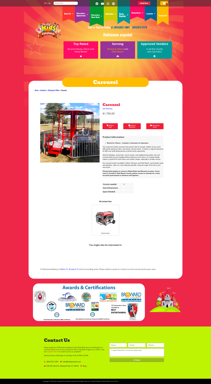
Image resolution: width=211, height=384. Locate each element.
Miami (120, 48)
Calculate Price (156, 126)
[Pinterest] (113, 3)
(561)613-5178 (139, 27)
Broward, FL (74, 269)
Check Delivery (132, 126)
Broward (111, 48)
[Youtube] (102, 3)
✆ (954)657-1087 (120, 27)
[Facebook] (97, 3)
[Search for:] (66, 3)
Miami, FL (64, 269)
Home (36, 90)
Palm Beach (118, 51)
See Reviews (108, 108)
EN (45, 3)
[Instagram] (108, 3)
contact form (52, 351)
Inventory (43, 90)
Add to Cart (111, 126)
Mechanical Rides (53, 90)
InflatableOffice (113, 381)
